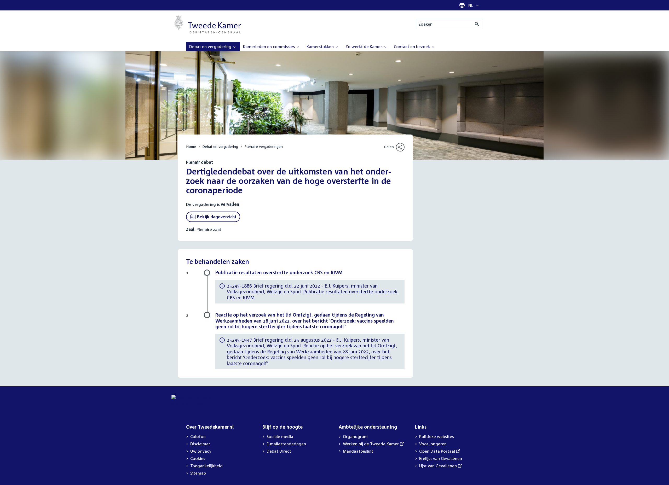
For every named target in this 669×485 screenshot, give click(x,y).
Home (191, 146)
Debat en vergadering (220, 146)
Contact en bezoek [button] (412, 46)
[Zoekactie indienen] (477, 24)
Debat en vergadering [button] (210, 46)
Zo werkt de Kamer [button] (364, 46)
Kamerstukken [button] (321, 46)
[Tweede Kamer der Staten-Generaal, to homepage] (208, 24)
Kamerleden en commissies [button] (269, 46)
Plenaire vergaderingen (263, 146)
